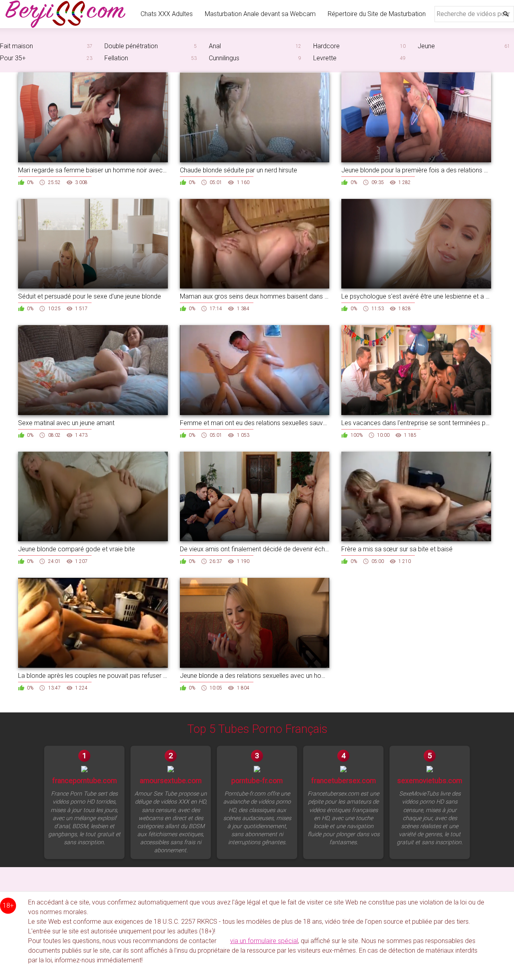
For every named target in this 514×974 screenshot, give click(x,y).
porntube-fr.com (257, 781)
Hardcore (326, 46)
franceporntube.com (84, 781)
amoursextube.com (171, 781)
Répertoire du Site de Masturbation (377, 14)
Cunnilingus (224, 58)
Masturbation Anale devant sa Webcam (260, 14)
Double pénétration (131, 46)
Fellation (116, 58)
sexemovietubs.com (429, 781)
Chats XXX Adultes (167, 14)
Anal (215, 46)
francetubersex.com (343, 781)
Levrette (325, 58)
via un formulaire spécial (264, 941)
